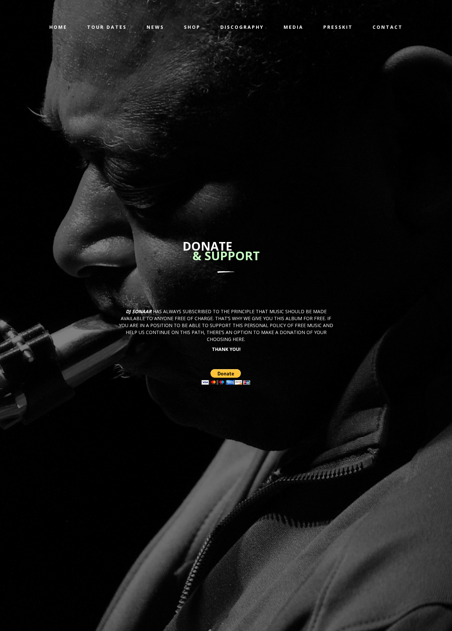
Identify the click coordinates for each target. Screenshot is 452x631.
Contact (388, 27)
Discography (242, 27)
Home (58, 27)
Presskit (338, 27)
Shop (192, 27)
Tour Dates (107, 27)
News (155, 27)
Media (293, 27)
